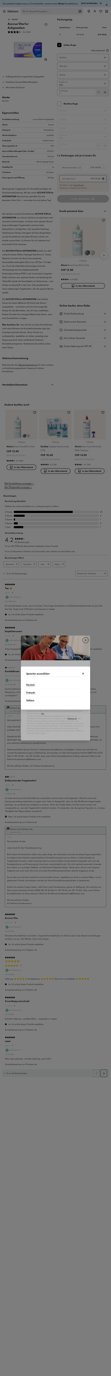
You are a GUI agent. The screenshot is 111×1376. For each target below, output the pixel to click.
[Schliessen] (83, 674)
